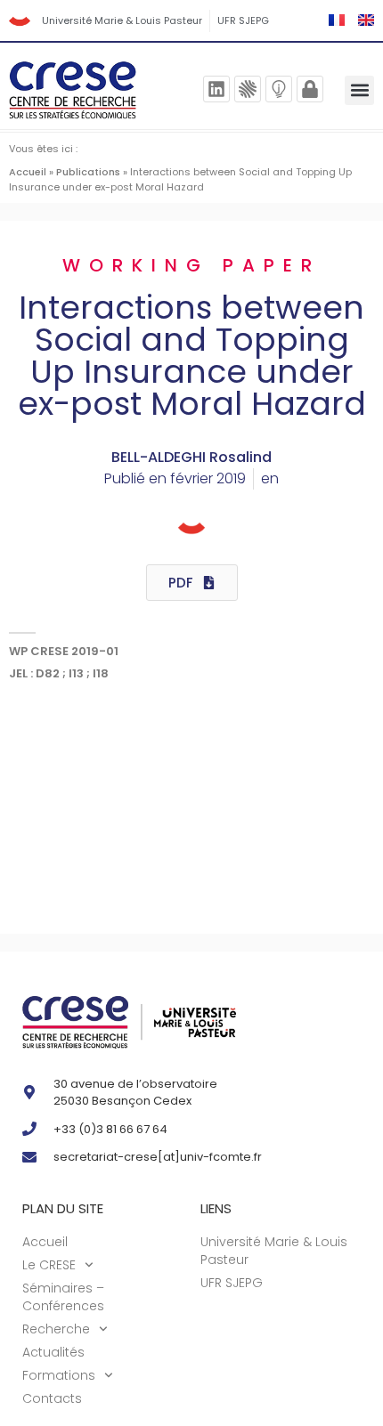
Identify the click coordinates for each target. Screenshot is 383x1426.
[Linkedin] (216, 89)
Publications (88, 172)
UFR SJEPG (243, 20)
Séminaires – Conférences (63, 1297)
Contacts (52, 1398)
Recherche (56, 1329)
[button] (359, 90)
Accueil (27, 172)
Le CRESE (49, 1265)
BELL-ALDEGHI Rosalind (191, 457)
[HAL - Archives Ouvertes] (247, 89)
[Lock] (310, 89)
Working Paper (191, 265)
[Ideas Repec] (278, 89)
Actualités (53, 1352)
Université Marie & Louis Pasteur (122, 20)
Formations (58, 1375)
